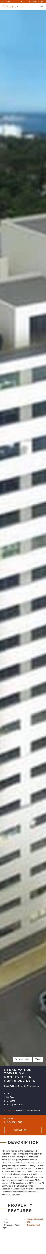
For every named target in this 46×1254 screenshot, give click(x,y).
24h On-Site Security (35, 1219)
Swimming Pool (33, 1225)
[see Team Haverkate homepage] (12, 6)
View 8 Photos (24, 1059)
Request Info (20, 1130)
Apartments (20, 1110)
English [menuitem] (8, 2)
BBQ (29, 1222)
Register (34, 1)
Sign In (42, 1)
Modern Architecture (32, 1110)
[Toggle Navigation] (41, 6)
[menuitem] (14, 1)
